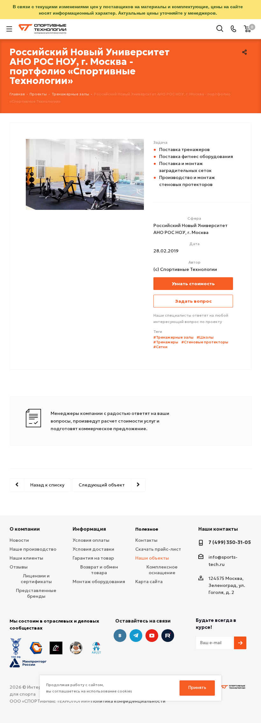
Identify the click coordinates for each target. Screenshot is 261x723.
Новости (19, 540)
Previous (14, 216)
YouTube (151, 635)
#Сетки (160, 347)
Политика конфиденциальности (128, 701)
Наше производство (33, 549)
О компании (25, 529)
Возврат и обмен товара (99, 569)
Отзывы (19, 567)
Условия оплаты (91, 540)
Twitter (167, 635)
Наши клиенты (26, 558)
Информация (89, 529)
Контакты (146, 540)
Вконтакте (120, 635)
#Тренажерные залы (173, 337)
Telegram (136, 635)
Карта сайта (149, 581)
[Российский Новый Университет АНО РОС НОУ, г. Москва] (85, 174)
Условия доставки (93, 549)
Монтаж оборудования (99, 581)
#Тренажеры (165, 342)
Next (155, 216)
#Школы (205, 337)
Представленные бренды (36, 593)
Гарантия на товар (93, 558)
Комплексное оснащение (162, 569)
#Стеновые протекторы (204, 342)
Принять (197, 687)
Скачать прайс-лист (158, 549)
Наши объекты (152, 558)
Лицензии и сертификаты (36, 578)
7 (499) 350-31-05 (229, 542)
